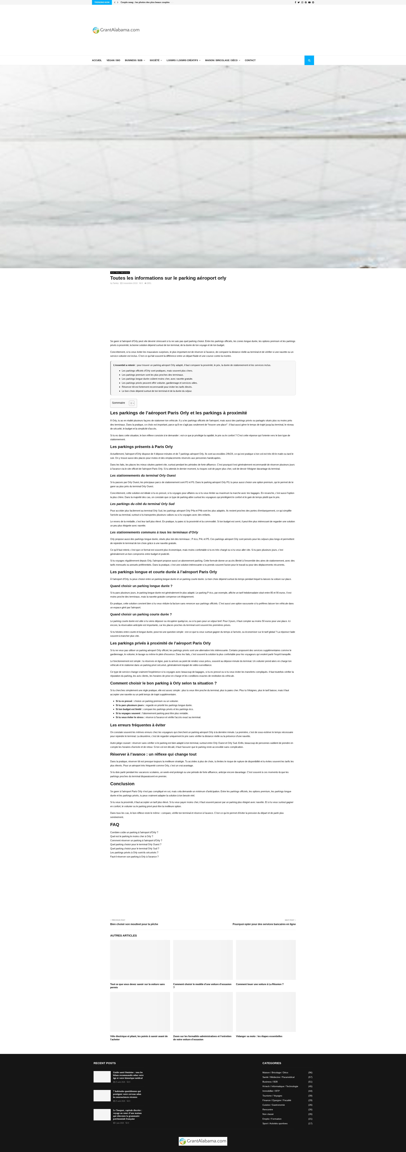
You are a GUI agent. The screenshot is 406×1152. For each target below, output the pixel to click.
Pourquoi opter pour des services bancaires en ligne (264, 924)
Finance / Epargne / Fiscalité (276, 1100)
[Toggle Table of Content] (130, 403)
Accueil (97, 60)
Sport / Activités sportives (275, 1123)
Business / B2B (133, 60)
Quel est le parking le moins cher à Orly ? (131, 836)
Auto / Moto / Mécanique (120, 272)
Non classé (268, 1114)
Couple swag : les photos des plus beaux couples (145, 2)
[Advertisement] (256, 30)
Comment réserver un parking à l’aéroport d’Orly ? (136, 840)
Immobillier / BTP (271, 1091)
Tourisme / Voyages (272, 1095)
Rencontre (267, 1109)
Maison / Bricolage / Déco (221, 60)
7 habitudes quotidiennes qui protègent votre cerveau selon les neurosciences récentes (127, 1094)
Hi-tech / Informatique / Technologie (280, 1086)
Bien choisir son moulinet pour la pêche (134, 924)
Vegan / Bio (113, 60)
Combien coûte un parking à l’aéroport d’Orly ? (134, 832)
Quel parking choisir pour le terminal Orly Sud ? (134, 848)
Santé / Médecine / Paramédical (278, 1077)
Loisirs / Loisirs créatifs (182, 60)
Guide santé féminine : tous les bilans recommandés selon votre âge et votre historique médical (128, 1075)
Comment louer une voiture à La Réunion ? (260, 984)
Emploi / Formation (272, 1119)
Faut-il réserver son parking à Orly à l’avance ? (134, 856)
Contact (250, 60)
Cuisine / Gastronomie (273, 1105)
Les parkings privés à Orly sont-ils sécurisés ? (134, 852)
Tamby (116, 283)
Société (154, 60)
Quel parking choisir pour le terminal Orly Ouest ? (135, 844)
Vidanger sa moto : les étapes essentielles (259, 1036)
